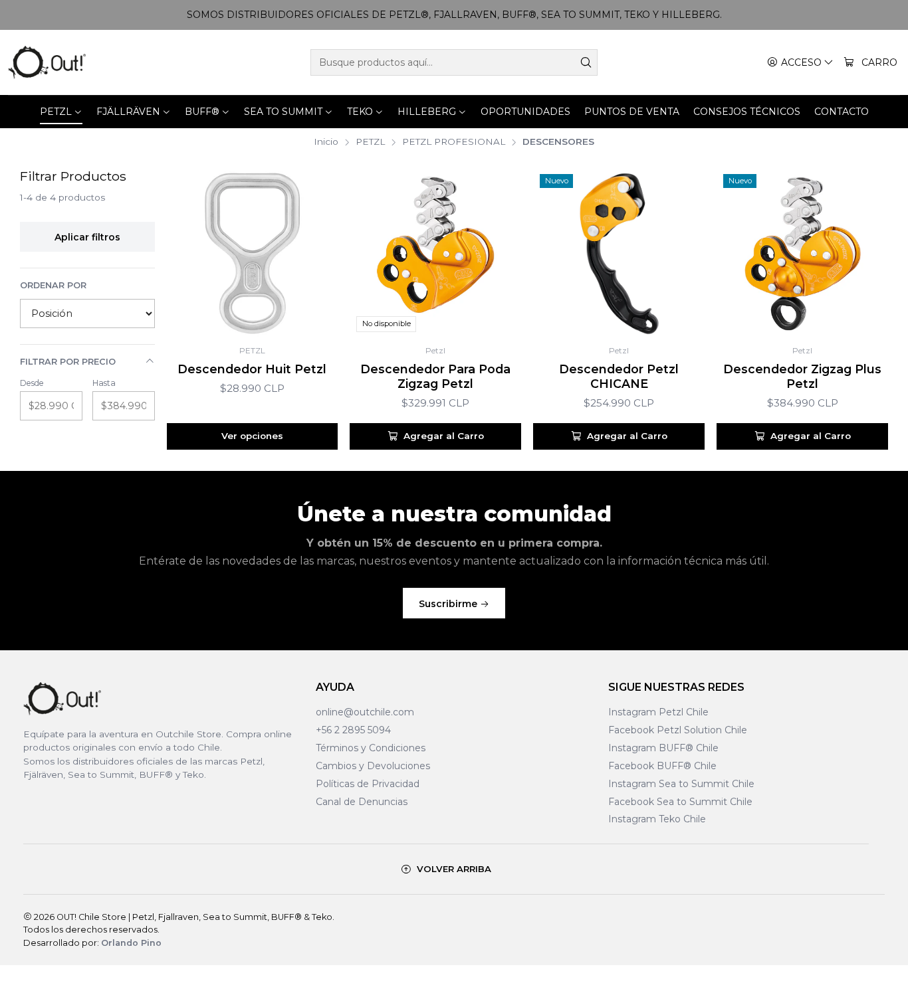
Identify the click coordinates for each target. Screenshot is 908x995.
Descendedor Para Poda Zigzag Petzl (435, 376)
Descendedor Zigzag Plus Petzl (802, 376)
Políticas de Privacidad (367, 784)
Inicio (326, 142)
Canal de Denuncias (361, 802)
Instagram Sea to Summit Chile (681, 784)
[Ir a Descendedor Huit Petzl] (252, 253)
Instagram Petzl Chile (658, 712)
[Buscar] (586, 62)
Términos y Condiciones (370, 748)
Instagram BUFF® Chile (663, 748)
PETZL (370, 142)
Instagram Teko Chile (657, 819)
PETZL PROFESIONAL (453, 142)
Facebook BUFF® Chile (662, 766)
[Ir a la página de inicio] (47, 62)
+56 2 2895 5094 (353, 730)
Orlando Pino (131, 943)
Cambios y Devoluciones (373, 766)
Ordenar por (53, 285)
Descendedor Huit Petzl (251, 369)
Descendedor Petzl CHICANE (619, 376)
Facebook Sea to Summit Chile (680, 802)
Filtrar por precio (68, 362)
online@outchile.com (365, 712)
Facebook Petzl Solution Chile (677, 730)
